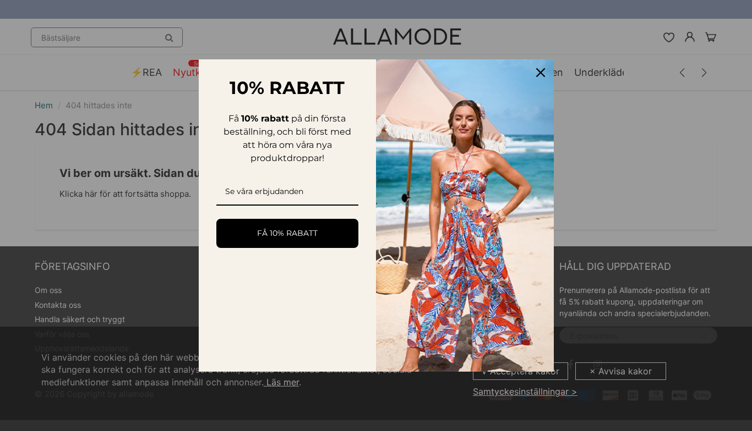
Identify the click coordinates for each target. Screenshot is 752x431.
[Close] (540, 72)
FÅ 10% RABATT (287, 233)
